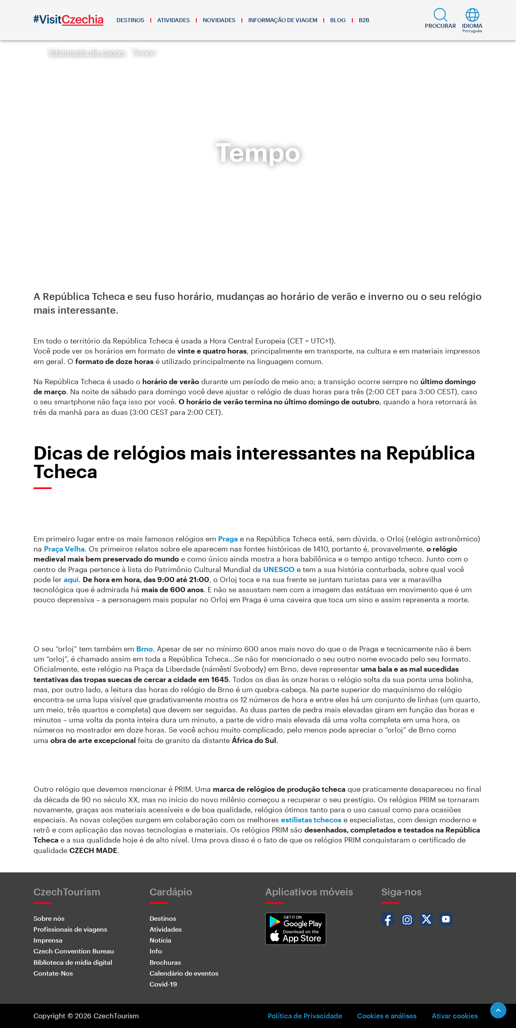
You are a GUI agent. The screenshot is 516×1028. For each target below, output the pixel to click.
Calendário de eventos (184, 973)
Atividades (173, 20)
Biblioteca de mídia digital (72, 962)
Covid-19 (163, 984)
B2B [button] (364, 20)
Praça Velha (64, 548)
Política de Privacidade (305, 1015)
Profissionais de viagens (70, 929)
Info (156, 951)
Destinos (130, 20)
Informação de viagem (282, 20)
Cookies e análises (386, 1015)
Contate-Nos (53, 973)
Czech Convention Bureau (73, 951)
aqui (71, 579)
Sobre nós (48, 918)
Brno (144, 648)
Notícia (160, 940)
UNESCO (279, 569)
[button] (440, 20)
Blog (338, 20)
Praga (228, 538)
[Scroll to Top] (498, 1010)
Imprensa (47, 940)
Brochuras (165, 962)
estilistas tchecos (311, 819)
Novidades (219, 20)
